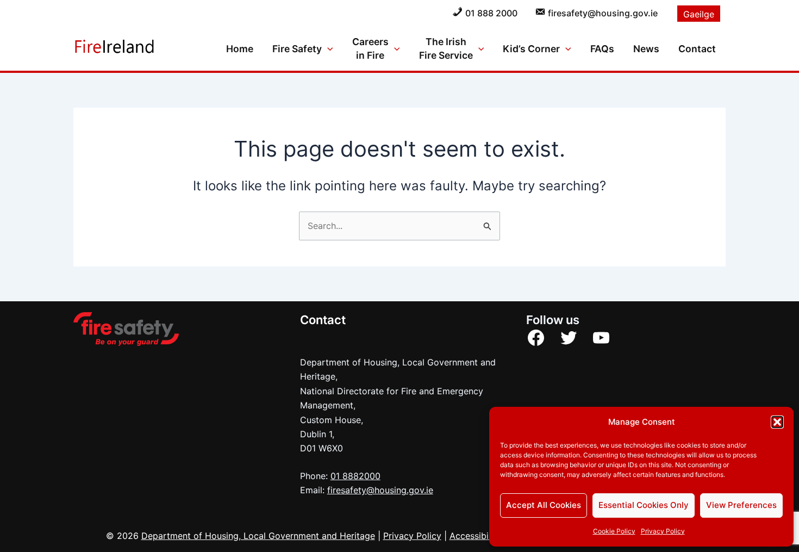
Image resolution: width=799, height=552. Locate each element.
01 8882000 (355, 475)
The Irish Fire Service (446, 48)
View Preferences (741, 505)
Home (239, 48)
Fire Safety (297, 48)
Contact (697, 48)
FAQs (602, 48)
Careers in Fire (370, 48)
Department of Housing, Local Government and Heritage (258, 535)
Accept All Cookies (543, 505)
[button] (777, 422)
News (646, 48)
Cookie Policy (614, 531)
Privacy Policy (663, 531)
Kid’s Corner (531, 48)
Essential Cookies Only (643, 505)
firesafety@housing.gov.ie (380, 490)
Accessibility (475, 535)
